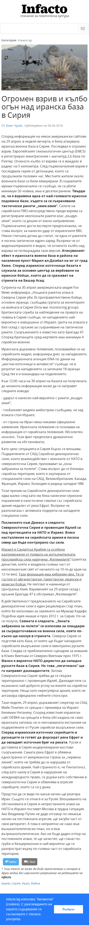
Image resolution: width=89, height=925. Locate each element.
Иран (26, 883)
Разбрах (69, 909)
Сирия (15, 883)
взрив (5, 883)
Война (35, 883)
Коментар (25, 40)
